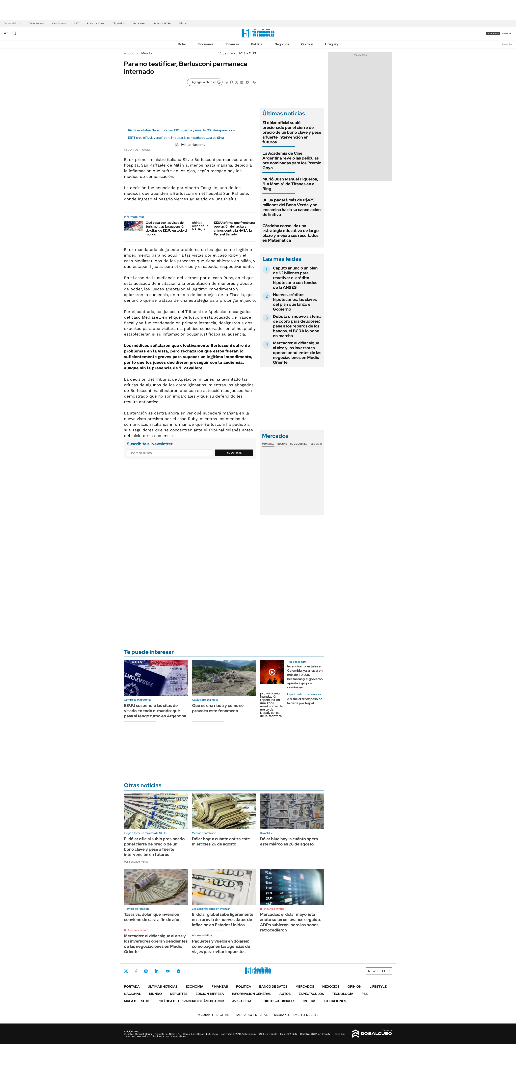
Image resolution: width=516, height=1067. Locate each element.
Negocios (282, 44)
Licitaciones (335, 1001)
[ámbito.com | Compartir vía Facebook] (231, 82)
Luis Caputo (59, 23)
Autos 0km (139, 23)
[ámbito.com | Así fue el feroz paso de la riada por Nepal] (272, 705)
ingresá (506, 33)
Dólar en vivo (36, 23)
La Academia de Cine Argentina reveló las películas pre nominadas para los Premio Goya (291, 160)
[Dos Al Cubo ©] (372, 1034)
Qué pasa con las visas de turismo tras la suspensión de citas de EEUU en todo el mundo (166, 228)
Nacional (132, 994)
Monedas (268, 443)
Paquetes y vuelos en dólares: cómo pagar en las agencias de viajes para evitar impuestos (221, 946)
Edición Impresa (210, 994)
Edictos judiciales (278, 1001)
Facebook (136, 971)
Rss (364, 994)
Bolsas (282, 443)
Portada (132, 986)
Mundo (146, 53)
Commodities (298, 443)
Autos (285, 994)
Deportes (178, 994)
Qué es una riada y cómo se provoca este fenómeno (218, 708)
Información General (251, 994)
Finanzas (232, 44)
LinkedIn (156, 971)
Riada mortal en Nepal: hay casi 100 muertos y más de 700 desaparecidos (181, 130)
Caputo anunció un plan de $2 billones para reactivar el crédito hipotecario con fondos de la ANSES (295, 277)
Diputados (118, 23)
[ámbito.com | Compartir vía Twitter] (236, 82)
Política (256, 44)
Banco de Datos (273, 986)
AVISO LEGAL (243, 1001)
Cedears (316, 443)
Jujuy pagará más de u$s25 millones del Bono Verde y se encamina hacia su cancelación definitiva (291, 207)
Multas (309, 1001)
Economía (205, 44)
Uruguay (331, 44)
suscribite (493, 33)
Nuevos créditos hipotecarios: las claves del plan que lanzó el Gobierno (295, 302)
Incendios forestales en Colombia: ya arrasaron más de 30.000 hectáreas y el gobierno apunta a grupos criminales (305, 676)
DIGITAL (213, 1015)
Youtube (167, 971)
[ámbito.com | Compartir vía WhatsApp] (226, 82)
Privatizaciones (95, 23)
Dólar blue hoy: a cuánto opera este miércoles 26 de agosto (289, 841)
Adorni (182, 23)
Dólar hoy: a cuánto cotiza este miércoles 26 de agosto (221, 841)
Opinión (307, 44)
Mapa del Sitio (136, 1001)
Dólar (182, 44)
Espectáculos (311, 994)
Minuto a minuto (138, 930)
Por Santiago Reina (136, 861)
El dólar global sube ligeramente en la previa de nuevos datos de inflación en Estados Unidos (222, 919)
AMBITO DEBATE (296, 1015)
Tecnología (342, 994)
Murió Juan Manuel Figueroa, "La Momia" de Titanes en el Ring (290, 183)
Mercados (304, 986)
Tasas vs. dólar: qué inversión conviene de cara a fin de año (151, 917)
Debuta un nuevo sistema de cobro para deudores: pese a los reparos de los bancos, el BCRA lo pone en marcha (297, 326)
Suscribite (234, 452)
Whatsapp (178, 971)
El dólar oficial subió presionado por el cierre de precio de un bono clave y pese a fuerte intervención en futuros (291, 132)
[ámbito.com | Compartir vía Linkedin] (241, 82)
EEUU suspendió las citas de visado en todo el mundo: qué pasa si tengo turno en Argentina (155, 711)
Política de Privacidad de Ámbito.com (190, 1001)
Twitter (126, 971)
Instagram (146, 971)
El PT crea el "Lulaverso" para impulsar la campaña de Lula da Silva (176, 138)
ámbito (129, 53)
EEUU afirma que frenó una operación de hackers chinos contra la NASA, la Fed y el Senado (234, 228)
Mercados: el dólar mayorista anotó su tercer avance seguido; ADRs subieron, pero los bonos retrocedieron (290, 922)
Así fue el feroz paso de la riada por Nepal (304, 701)
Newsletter (506, 44)
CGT (76, 23)
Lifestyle (378, 986)
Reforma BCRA (162, 23)
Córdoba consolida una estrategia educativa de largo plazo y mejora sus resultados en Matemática (290, 233)
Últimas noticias (163, 986)
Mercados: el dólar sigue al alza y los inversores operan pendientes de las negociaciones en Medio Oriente (297, 352)
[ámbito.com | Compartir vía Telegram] (247, 82)
